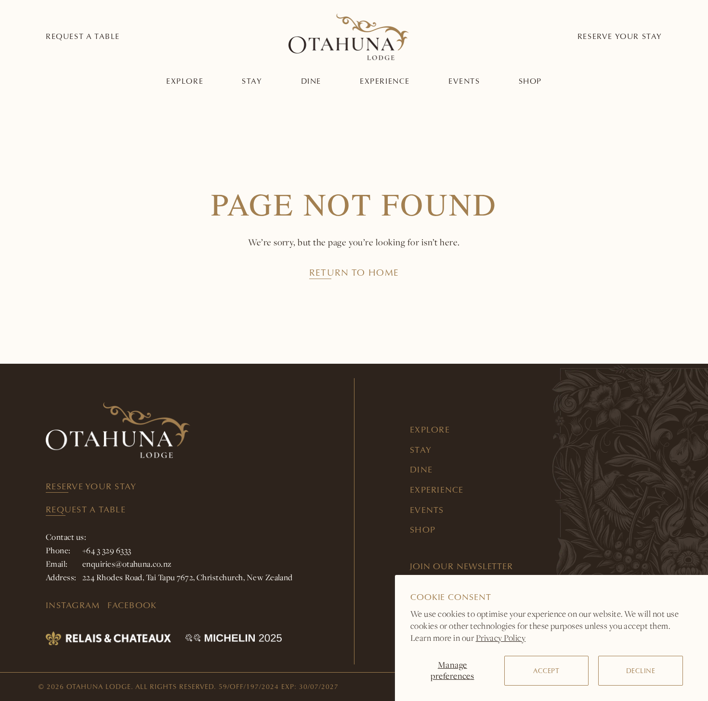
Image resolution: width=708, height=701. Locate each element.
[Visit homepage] (200, 430)
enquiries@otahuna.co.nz (127, 564)
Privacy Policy (501, 637)
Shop (530, 81)
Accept (546, 670)
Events (464, 81)
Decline (641, 670)
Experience (385, 81)
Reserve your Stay (619, 36)
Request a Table (83, 36)
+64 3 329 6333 (106, 550)
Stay (252, 81)
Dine (311, 81)
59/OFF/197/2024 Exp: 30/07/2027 (278, 686)
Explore (184, 81)
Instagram (73, 605)
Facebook (132, 605)
